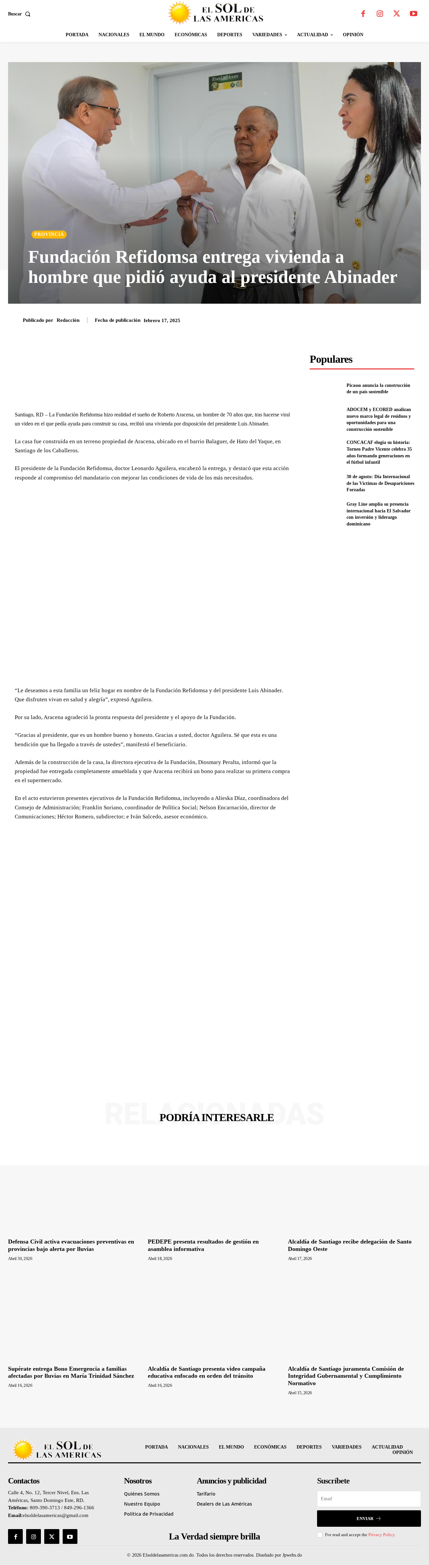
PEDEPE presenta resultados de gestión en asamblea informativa (203, 1245)
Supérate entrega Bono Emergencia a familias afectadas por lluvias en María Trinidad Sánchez (71, 1372)
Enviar (365, 1518)
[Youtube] (413, 14)
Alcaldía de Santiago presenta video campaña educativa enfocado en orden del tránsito (206, 1372)
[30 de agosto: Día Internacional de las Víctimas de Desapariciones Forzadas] (325, 483)
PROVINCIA (49, 234)
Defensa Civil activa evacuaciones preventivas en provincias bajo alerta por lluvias (71, 1245)
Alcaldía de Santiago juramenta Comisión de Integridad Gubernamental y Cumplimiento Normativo (346, 1375)
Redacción (68, 320)
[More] (278, 360)
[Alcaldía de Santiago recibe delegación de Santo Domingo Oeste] (354, 1186)
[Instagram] (380, 14)
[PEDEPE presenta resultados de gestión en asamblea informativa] (214, 1186)
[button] (20, 14)
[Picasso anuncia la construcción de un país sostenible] (325, 389)
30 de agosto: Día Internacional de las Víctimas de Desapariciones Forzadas (380, 483)
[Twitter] (396, 14)
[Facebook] (363, 14)
